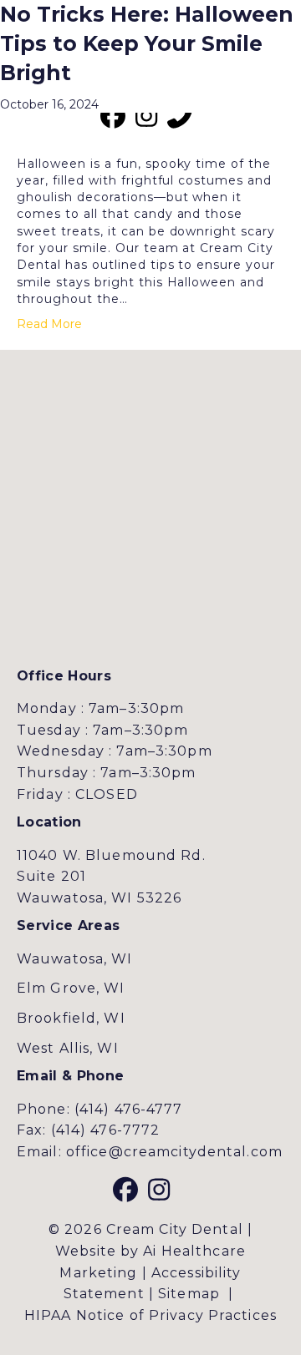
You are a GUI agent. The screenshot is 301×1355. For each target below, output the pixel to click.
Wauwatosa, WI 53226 (99, 898)
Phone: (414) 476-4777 (100, 1109)
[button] (113, 116)
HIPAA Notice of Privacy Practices (150, 1315)
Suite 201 (51, 876)
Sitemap (189, 1294)
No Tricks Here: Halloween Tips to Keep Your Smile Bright (146, 43)
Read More (49, 323)
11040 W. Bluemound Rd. (111, 855)
